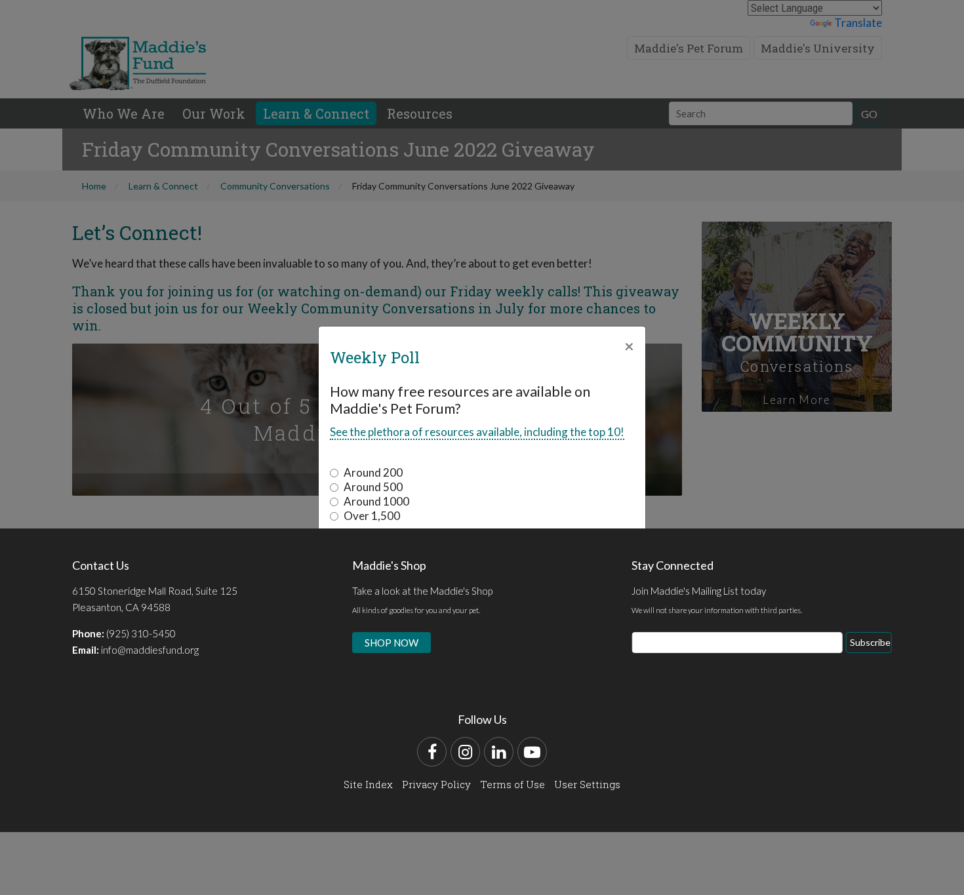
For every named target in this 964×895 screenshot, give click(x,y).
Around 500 (373, 487)
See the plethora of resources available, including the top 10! (477, 432)
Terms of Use (512, 784)
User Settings (587, 784)
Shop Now (391, 642)
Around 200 (373, 472)
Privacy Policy (436, 784)
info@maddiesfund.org (150, 650)
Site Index (368, 784)
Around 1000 (376, 501)
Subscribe (870, 642)
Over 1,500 (372, 516)
